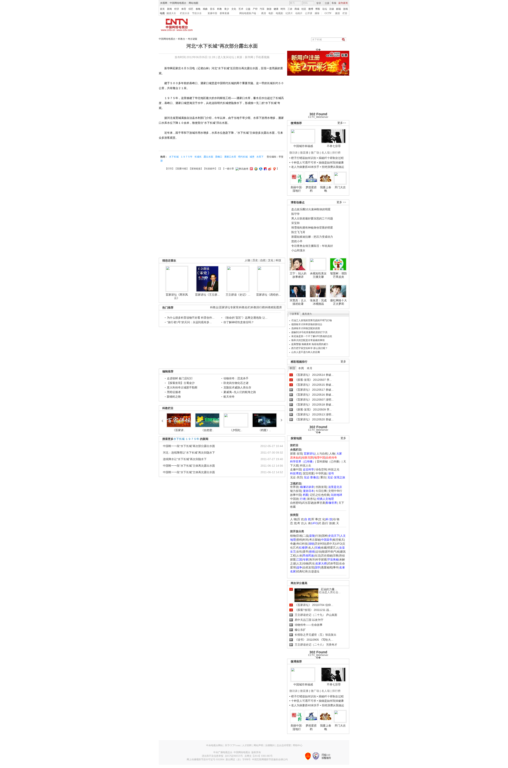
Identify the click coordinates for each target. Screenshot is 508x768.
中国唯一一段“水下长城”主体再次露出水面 (189, 465)
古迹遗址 (313, 571)
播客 (317, 13)
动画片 (298, 13)
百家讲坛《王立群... (207, 294)
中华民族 (321, 473)
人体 (299, 555)
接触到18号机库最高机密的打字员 (309, 332)
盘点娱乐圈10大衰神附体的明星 (311, 209)
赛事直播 (224, 13)
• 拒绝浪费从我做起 (332, 166)
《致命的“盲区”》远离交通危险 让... (245, 317)
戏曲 (205, 9)
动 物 (336, 519)
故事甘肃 (319, 502)
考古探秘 (314, 539)
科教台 (181, 38)
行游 (318, 535)
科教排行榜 (258, 307)
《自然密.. (207, 430)
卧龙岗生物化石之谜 (235, 382)
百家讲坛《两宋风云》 (177, 296)
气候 (336, 551)
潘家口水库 (230, 156)
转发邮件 (210, 168)
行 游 (328, 523)
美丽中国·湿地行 (297, 189)
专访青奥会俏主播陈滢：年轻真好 (312, 245)
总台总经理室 (284, 745)
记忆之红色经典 (319, 494)
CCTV (328, 13)
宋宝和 (295, 223)
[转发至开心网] (251, 168)
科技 (278, 260)
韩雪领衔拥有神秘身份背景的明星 (312, 227)
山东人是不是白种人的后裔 (305, 352)
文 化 (322, 519)
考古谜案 (192, 38)
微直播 (304, 152)
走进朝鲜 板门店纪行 (180, 378)
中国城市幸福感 (303, 146)
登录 (318, 3)
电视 (162, 13)
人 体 (307, 523)
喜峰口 (218, 156)
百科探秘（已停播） (329, 461)
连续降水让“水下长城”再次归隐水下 (185, 459)
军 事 (315, 519)
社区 (303, 9)
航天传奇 (229, 396)
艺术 (241, 9)
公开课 (308, 13)
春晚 (198, 9)
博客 (317, 9)
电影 (270, 13)
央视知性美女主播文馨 (318, 275)
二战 (305, 535)
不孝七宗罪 (334, 146)
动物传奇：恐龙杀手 (235, 378)
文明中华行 (335, 490)
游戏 (345, 9)
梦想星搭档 (311, 189)
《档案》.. (264, 430)
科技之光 (333, 469)
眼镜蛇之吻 (174, 396)
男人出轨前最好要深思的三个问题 (312, 218)
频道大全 (171, 13)
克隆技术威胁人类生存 (237, 387)
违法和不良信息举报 (212, 756)
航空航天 (338, 539)
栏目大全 (185, 13)
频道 (337, 13)
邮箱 (338, 9)
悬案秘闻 (326, 567)
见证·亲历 (296, 477)
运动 (318, 551)
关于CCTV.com (232, 745)
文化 (233, 9)
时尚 (283, 9)
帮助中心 (297, 745)
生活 (317, 555)
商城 (296, 9)
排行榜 (336, 152)
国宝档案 (308, 473)
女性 (299, 551)
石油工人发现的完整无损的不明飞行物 (311, 320)
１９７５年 (186, 156)
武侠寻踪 (333, 563)
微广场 (315, 152)
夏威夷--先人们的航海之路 (239, 392)
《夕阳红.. (236, 430)
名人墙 (325, 152)
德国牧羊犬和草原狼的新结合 (306, 324)
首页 (162, 9)
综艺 (191, 9)
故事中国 (295, 494)
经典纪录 (302, 571)
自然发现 (308, 567)
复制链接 (196, 168)
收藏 (324, 547)
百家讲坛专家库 (229, 307)
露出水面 (208, 156)
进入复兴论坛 (225, 57)
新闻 (169, 9)
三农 (290, 9)
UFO (339, 543)
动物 (305, 563)
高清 (263, 13)
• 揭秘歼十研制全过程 (330, 158)
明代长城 (243, 156)
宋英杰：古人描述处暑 (298, 302)
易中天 (331, 543)
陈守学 (295, 213)
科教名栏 (244, 307)
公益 (248, 9)
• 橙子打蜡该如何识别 (302, 158)
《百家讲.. (178, 430)
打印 (169, 168)
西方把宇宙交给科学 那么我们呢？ (309, 348)
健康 (276, 9)
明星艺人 (333, 547)
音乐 (212, 9)
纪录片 (289, 13)
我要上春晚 (325, 189)
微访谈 (293, 152)
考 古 (300, 523)
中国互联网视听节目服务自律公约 (270, 759)
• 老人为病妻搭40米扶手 (304, 166)
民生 (312, 563)
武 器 (321, 523)
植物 (293, 535)
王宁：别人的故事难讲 (298, 275)
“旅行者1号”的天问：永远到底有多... (189, 322)
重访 (323, 477)
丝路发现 (321, 486)
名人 (311, 547)
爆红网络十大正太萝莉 (338, 302)
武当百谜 (307, 502)
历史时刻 (320, 543)
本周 (301, 368)
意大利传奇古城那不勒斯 (182, 387)
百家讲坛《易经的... (268, 294)
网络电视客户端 (247, 13)
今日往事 (321, 490)
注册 (327, 3)
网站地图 (193, 3)
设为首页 (343, 3)
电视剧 (279, 13)
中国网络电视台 (178, 3)
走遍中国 (295, 469)
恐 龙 (293, 523)
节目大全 (197, 13)
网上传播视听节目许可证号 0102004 (205, 759)
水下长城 (174, 156)
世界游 (294, 486)
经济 (176, 9)
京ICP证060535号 (234, 756)
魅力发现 (295, 490)
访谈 (331, 9)
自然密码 (295, 502)
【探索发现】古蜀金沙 (181, 382)
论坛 (324, 9)
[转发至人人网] (260, 168)
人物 (332, 453)
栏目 (345, 13)
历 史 (300, 519)
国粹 (324, 535)
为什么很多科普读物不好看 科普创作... (191, 317)
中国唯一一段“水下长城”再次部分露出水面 (189, 446)
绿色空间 (321, 469)
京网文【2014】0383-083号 (258, 756)
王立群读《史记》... (238, 294)
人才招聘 (247, 745)
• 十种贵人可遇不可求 (303, 162)
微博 (310, 9)
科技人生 (305, 465)
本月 (309, 368)
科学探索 (321, 559)
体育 (183, 9)
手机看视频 (262, 57)
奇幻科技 (302, 543)
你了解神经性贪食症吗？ (238, 322)
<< (163, 419)
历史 (255, 260)
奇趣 (293, 543)
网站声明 (258, 745)
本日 (292, 368)
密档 (299, 539)
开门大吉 (340, 187)
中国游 (294, 498)
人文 (299, 563)
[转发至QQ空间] (255, 168)
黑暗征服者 (174, 392)
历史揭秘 (326, 555)
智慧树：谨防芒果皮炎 (338, 275)
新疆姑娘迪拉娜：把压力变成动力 (312, 236)
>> (281, 418)
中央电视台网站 (214, 745)
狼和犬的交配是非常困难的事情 (308, 340)
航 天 (336, 523)
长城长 (198, 156)
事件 (336, 567)
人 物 (293, 519)
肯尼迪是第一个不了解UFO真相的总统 (311, 336)
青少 (226, 9)
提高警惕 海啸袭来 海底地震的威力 (309, 344)
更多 (343, 361)
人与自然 (322, 453)
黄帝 (305, 551)
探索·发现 (296, 453)
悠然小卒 (296, 241)
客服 (334, 3)
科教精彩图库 (273, 307)
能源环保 (327, 551)
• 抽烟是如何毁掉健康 (330, 162)
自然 (263, 260)
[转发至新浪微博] (269, 168)
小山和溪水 (298, 250)
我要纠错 (181, 168)
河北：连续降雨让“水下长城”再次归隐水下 (189, 452)
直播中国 (212, 13)
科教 (219, 9)
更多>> (341, 122)
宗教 (336, 555)
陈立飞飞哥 (298, 232)
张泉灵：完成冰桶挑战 (318, 302)
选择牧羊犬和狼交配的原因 (305, 328)
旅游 (269, 9)
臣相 (299, 535)
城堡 (252, 156)
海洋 (312, 559)
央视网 (163, 3)
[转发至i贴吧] (265, 168)
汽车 (262, 9)
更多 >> (341, 202)
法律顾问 (270, 745)
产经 (255, 9)
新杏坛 (311, 498)
